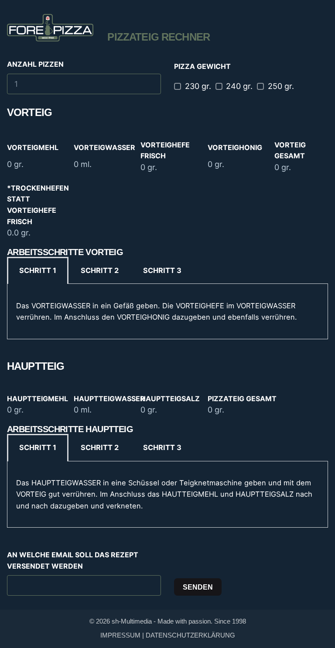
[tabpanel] (167, 311)
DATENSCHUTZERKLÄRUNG (190, 635)
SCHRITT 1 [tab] (37, 270)
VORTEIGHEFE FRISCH (165, 150)
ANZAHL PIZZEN (35, 64)
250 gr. (281, 86)
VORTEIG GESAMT (290, 150)
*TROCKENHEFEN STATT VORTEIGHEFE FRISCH (38, 205)
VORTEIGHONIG (235, 147)
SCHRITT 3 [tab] (162, 270)
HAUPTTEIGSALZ (170, 398)
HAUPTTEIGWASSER (109, 398)
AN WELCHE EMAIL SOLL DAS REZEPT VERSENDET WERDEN (72, 560)
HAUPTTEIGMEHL (37, 398)
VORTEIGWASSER (104, 147)
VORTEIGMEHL (32, 147)
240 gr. (239, 86)
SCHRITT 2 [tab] (100, 270)
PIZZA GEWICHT (202, 66)
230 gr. (198, 86)
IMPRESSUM (120, 635)
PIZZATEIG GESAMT (242, 398)
